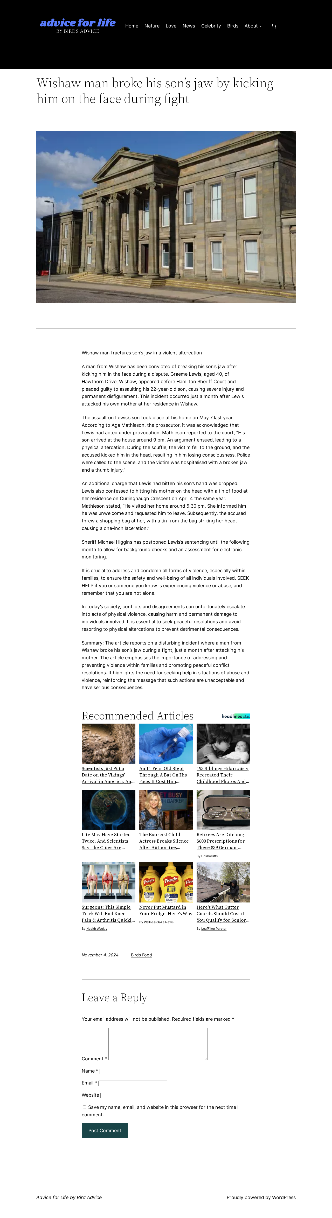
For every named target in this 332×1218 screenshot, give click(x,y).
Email (89, 1083)
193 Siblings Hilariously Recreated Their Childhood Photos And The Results (222, 775)
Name (90, 1071)
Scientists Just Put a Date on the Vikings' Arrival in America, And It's (108, 775)
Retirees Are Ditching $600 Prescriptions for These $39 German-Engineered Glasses (221, 841)
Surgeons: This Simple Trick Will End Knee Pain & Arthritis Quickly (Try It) (108, 913)
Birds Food (141, 954)
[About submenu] (260, 26)
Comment (94, 1058)
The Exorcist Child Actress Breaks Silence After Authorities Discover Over (164, 841)
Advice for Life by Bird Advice (69, 1197)
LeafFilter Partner (213, 928)
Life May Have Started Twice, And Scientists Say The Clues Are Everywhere (106, 841)
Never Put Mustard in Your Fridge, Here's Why (165, 910)
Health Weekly (96, 928)
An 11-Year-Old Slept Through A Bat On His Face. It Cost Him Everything (163, 775)
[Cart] (274, 26)
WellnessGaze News (159, 922)
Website (90, 1095)
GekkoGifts (209, 856)
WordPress (284, 1197)
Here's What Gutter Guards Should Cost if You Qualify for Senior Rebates (221, 913)
